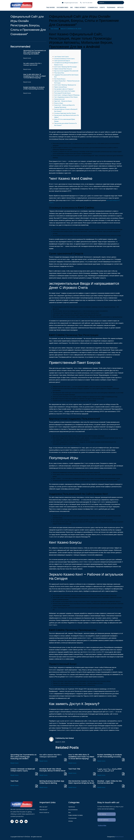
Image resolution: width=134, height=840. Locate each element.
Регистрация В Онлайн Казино (62, 93)
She (71, 7)
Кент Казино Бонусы (59, 79)
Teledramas (111, 7)
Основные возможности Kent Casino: (64, 59)
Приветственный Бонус (60, 87)
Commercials (93, 7)
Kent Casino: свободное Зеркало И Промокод (66, 95)
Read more (14, 763)
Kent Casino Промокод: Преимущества (65, 85)
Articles (70, 821)
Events (102, 7)
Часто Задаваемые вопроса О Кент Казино (66, 97)
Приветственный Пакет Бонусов (63, 69)
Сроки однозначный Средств (62, 61)
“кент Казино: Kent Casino (61, 57)
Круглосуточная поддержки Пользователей (66, 71)
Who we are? (43, 807)
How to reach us (44, 812)
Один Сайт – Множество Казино (63, 101)
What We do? (43, 810)
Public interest (80, 7)
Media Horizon (119, 837)
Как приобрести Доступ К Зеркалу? (63, 89)
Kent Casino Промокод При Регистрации (65, 67)
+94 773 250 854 (87, 3)
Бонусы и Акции (58, 103)
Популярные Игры (59, 73)
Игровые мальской (59, 99)
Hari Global (54, 29)
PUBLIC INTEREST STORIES (75, 815)
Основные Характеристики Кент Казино (65, 113)
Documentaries (62, 7)
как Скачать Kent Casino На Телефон (64, 91)
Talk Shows (50, 7)
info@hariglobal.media (71, 3)
